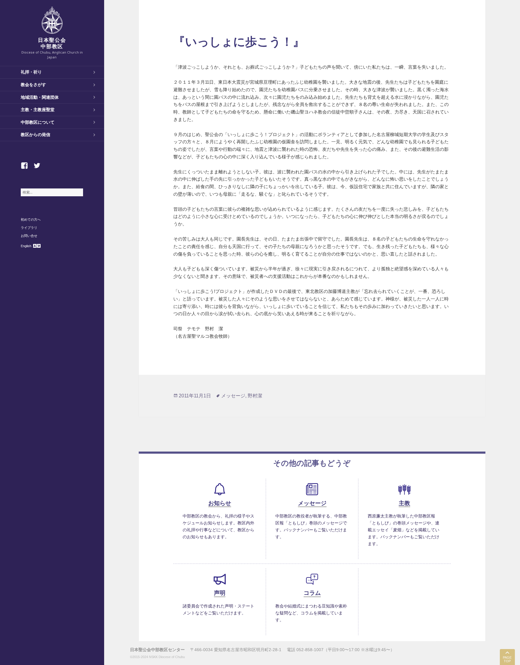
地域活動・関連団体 (40, 97)
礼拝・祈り (31, 72)
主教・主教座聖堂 (37, 109)
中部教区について (37, 122)
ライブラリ (29, 227)
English (26, 246)
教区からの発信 (35, 134)
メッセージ (233, 395)
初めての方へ (31, 219)
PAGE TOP (507, 659)
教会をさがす (33, 84)
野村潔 (255, 395)
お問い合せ (29, 236)
